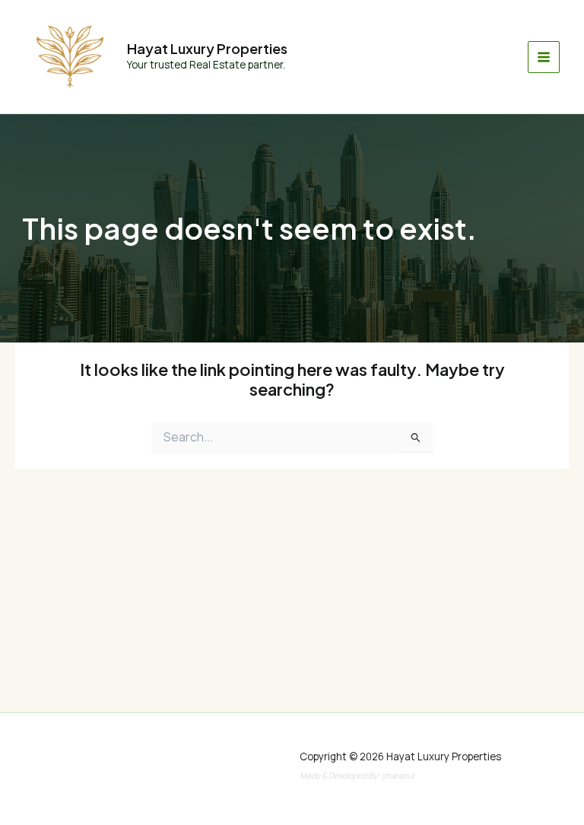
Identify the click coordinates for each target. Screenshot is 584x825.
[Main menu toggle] (544, 57)
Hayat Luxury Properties (207, 48)
